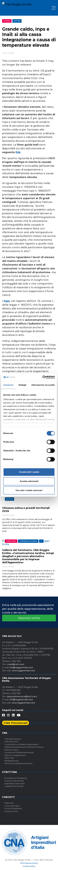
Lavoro (7, 21)
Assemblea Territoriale (14, 783)
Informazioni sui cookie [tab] (43, 385)
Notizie (17, 21)
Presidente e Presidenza (15, 778)
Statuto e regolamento (15, 755)
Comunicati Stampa (28, 541)
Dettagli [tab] (22, 385)
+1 (41, 541)
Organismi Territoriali (13, 786)
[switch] (51, 442)
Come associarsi (11, 806)
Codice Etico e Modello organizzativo (21, 744)
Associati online (29, 618)
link (18, 152)
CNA (4, 733)
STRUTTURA (9, 772)
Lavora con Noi (11, 811)
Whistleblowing (11, 761)
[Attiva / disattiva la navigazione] (53, 8)
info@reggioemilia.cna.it (21, 667)
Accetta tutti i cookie (29, 472)
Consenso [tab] (8, 385)
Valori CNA (9, 758)
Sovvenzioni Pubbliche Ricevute (19, 752)
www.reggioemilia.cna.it (23, 670)
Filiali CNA (8, 803)
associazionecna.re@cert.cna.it (22, 696)
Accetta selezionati (29, 481)
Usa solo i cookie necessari (29, 490)
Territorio (11, 541)
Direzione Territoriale (14, 781)
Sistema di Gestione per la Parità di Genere (24, 747)
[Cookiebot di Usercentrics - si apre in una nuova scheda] (42, 377)
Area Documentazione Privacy (18, 763)
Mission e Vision (11, 750)
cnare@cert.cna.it (15, 664)
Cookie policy (29, 866)
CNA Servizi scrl (11, 741)
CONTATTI (8, 797)
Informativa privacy (29, 863)
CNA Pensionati (16, 723)
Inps (7, 301)
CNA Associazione (12, 739)
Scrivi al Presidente (13, 808)
